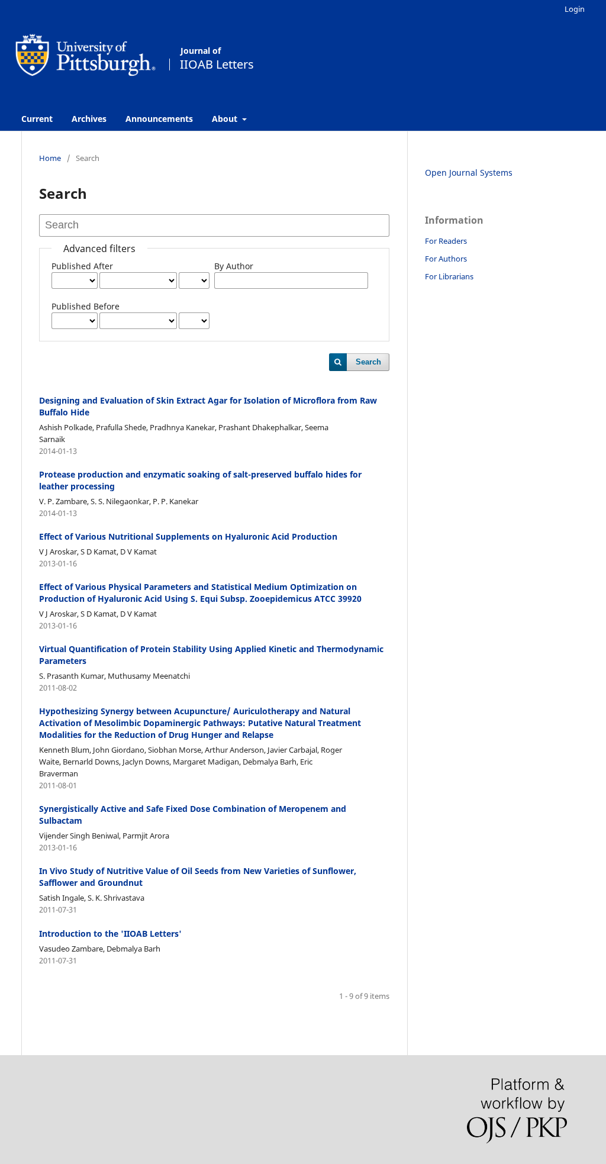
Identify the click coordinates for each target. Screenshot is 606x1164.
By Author (233, 266)
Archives (89, 118)
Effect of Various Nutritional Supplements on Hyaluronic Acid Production (188, 536)
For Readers (446, 241)
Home (50, 158)
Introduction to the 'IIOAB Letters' (110, 933)
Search (368, 361)
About (226, 118)
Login (575, 9)
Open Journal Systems (468, 172)
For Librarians (449, 276)
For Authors (446, 258)
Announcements (159, 118)
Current (37, 118)
